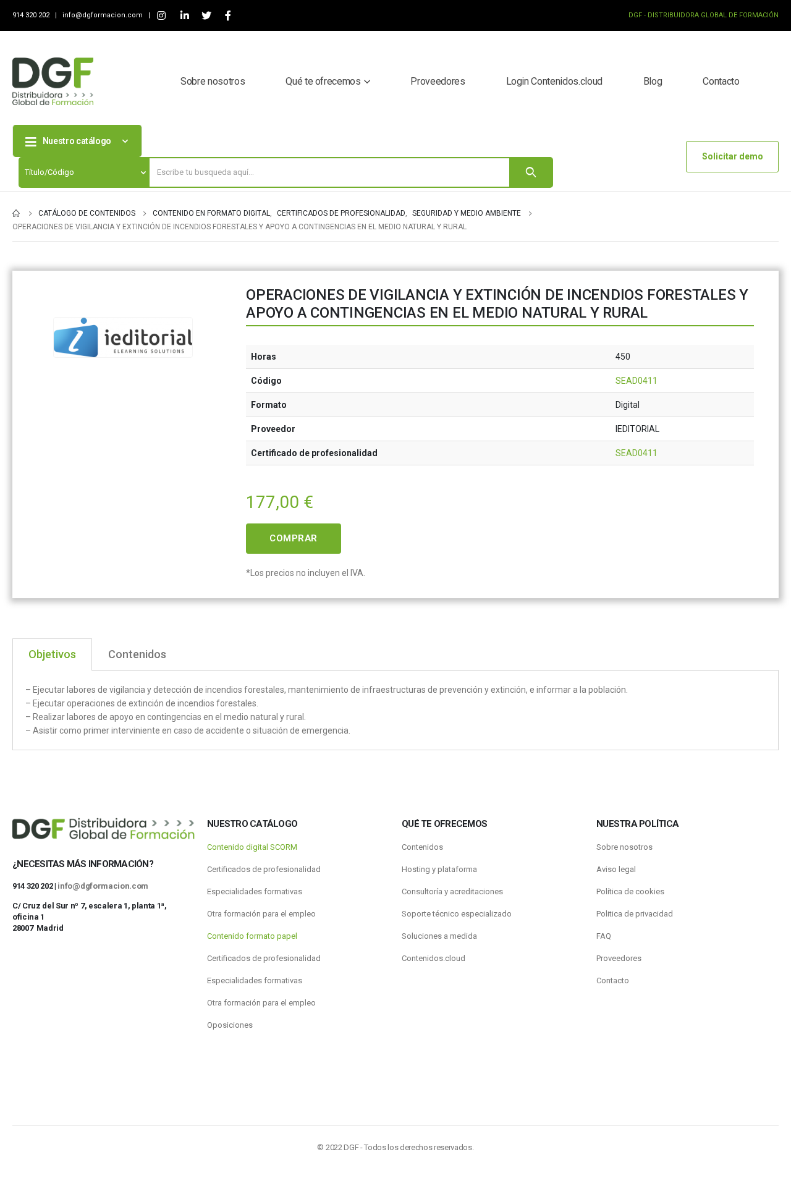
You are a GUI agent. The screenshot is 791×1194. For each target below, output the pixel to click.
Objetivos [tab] (52, 654)
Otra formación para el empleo (261, 913)
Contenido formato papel (252, 936)
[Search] (530, 172)
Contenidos (422, 847)
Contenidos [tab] (137, 654)
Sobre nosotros (212, 81)
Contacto (721, 81)
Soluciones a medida (439, 936)
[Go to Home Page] (16, 213)
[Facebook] (227, 15)
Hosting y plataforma (439, 869)
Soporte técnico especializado (457, 913)
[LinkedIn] (184, 15)
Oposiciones (230, 1025)
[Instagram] (161, 15)
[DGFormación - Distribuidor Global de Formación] (52, 81)
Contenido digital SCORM (252, 847)
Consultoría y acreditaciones (452, 891)
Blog (652, 81)
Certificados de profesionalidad (264, 869)
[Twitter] (206, 15)
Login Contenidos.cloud (554, 81)
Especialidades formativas (254, 891)
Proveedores (437, 81)
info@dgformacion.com (103, 15)
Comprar (293, 538)
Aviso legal (616, 869)
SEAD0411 (636, 381)
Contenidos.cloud (433, 958)
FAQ (603, 936)
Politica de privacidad (634, 913)
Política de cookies (630, 891)
